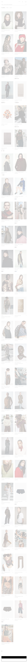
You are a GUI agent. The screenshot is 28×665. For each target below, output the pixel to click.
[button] (14, 657)
